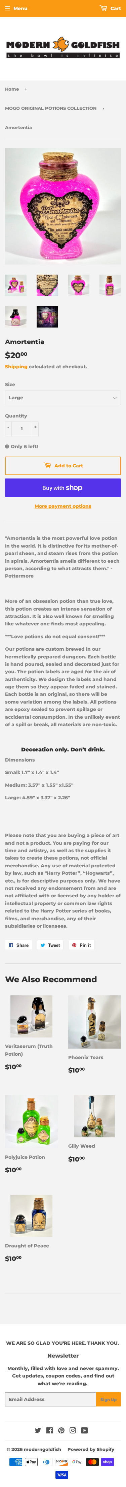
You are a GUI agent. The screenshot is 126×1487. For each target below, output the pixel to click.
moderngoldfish (42, 1449)
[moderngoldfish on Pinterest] (61, 1431)
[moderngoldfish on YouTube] (84, 1431)
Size (10, 384)
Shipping (16, 367)
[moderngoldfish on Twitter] (38, 1431)
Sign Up (108, 1399)
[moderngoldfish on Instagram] (73, 1431)
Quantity (16, 416)
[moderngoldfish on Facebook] (49, 1431)
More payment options (63, 506)
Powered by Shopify (91, 1449)
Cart (115, 8)
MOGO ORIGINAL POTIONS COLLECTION (50, 108)
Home (12, 89)
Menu (20, 8)
